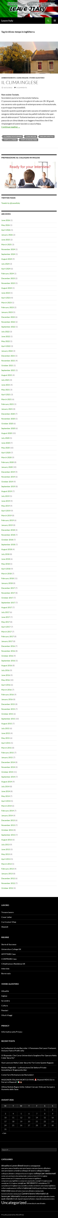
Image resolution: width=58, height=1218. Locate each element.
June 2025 (5, 239)
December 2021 (8, 356)
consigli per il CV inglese (9, 1183)
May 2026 (5, 225)
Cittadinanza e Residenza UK (13, 964)
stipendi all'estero (29, 1199)
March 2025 (6, 244)
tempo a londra (10, 140)
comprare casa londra (27, 1181)
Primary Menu (55, 20)
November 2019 (8, 477)
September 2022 (8, 327)
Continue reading (10, 127)
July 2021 (5, 380)
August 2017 (6, 607)
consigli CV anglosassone (44, 1181)
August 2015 (6, 723)
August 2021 (6, 375)
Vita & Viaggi (6, 1015)
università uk (31, 1203)
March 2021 (6, 399)
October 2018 (7, 539)
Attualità (5, 991)
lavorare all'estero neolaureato (33, 1191)
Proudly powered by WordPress (12, 1215)
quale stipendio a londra (47, 1196)
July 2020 (5, 438)
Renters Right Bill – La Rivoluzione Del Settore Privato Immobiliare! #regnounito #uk (23, 1068)
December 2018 (8, 530)
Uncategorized (13, 1202)
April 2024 (5, 269)
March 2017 (6, 631)
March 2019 (6, 515)
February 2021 (7, 404)
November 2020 (8, 419)
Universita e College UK (11, 949)
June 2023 (5, 293)
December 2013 (8, 820)
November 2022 (8, 322)
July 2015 (5, 728)
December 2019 (8, 472)
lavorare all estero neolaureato (11, 1194)
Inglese (4, 996)
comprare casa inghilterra (10, 1181)
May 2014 (5, 796)
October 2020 (7, 423)
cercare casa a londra (10, 1168)
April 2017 (5, 627)
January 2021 (7, 409)
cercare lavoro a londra (11, 1171)
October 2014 (7, 772)
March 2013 (6, 864)
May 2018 (5, 564)
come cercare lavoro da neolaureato (14, 1176)
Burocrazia (6, 973)
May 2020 (5, 448)
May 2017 (5, 622)
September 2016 (8, 660)
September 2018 (8, 544)
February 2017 (7, 636)
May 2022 (5, 341)
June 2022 (5, 336)
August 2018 (6, 549)
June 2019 (5, 501)
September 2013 (8, 835)
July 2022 (5, 331)
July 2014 (5, 786)
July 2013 (5, 844)
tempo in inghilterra (29, 140)
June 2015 (5, 733)
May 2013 (5, 854)
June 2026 (5, 220)
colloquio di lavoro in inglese (24, 1173)
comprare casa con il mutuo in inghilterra (28, 1178)
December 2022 (8, 317)
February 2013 (7, 869)
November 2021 (8, 360)
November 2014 (8, 767)
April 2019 (5, 510)
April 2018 (5, 569)
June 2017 (5, 617)
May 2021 (5, 389)
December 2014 (8, 762)
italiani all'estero (16, 1191)
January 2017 (7, 641)
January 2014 (7, 815)
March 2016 (6, 690)
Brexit (21, 1165)
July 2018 (5, 554)
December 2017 (8, 588)
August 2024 (6, 259)
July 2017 (5, 612)
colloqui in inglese (43, 1171)
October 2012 (7, 888)
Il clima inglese (19, 82)
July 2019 (5, 496)
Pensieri (4, 1010)
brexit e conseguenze (32, 1166)
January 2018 (7, 583)
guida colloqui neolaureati (46, 1188)
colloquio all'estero (8, 1174)
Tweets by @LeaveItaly (10, 203)
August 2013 (6, 840)
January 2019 (7, 525)
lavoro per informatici (11, 1196)
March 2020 (6, 457)
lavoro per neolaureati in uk (30, 1196)
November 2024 (8, 249)
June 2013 (5, 849)
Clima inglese (22, 78)
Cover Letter (6, 917)
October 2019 (7, 481)
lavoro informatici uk (38, 1193)
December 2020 (8, 414)
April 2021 (5, 394)
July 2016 (5, 670)
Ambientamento (8, 78)
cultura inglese (23, 1188)
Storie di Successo (8, 944)
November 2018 (8, 535)
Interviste (5, 968)
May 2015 (5, 738)
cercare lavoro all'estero (41, 1168)
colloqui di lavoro (28, 1170)
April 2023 (5, 298)
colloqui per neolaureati (45, 1173)
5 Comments (21, 88)
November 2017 (8, 593)
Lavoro (25, 1193)
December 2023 (8, 278)
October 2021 (7, 365)
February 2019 (7, 520)
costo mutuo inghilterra (47, 1186)
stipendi (20, 1199)
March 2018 (6, 573)
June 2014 (5, 791)
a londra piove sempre (13, 136)
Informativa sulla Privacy (11, 1032)
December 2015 (8, 704)
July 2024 (5, 264)
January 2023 (7, 312)
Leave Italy (7, 20)
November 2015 (8, 709)
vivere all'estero (37, 78)
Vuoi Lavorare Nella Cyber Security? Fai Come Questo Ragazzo (27, 1063)
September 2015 (8, 719)
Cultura (4, 1005)
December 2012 (8, 878)
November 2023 (8, 283)
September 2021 (8, 370)
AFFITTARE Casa (8, 954)
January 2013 (7, 873)
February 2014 (7, 810)
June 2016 (5, 675)
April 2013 (5, 859)
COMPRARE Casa (8, 959)
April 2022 (5, 346)
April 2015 (5, 743)
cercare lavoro (25, 1168)
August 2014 (6, 781)
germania (33, 1188)
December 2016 (8, 646)
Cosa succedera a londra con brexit (28, 1186)
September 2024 (8, 254)
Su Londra (5, 1001)
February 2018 (7, 578)
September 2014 (8, 777)
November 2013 (8, 825)
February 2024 (7, 273)
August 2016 (6, 665)
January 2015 (7, 757)
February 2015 (7, 752)
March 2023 (6, 302)
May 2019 (5, 506)
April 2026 (5, 230)
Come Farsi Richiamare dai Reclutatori (17, 1075)
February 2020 (7, 462)
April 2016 (5, 685)
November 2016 (8, 651)
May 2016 (5, 680)
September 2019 (8, 486)
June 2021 (5, 385)
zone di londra (40, 1203)
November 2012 (8, 883)
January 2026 (7, 235)
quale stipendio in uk (9, 1199)
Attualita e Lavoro (9, 1165)
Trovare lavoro (7, 912)
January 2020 (7, 467)
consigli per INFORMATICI (28, 1183)
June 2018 (5, 559)
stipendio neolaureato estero (45, 1199)
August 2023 (6, 288)
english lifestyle (47, 136)
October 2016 (7, 656)
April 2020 (5, 452)
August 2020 (6, 433)
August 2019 (6, 491)
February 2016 (7, 694)
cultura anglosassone (8, 1188)
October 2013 (7, 830)
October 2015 (7, 714)
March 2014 (6, 806)
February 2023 (7, 307)
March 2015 (6, 748)
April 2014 (5, 801)
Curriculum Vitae (8, 922)
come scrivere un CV (8, 1178)
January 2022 (7, 351)
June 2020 (5, 443)
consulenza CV (44, 1183)
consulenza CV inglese (9, 1186)
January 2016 (7, 699)
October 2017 (7, 598)
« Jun (4, 1133)
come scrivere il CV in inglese (37, 1176)
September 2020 (8, 428)
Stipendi (4, 927)
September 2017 (8, 602)
